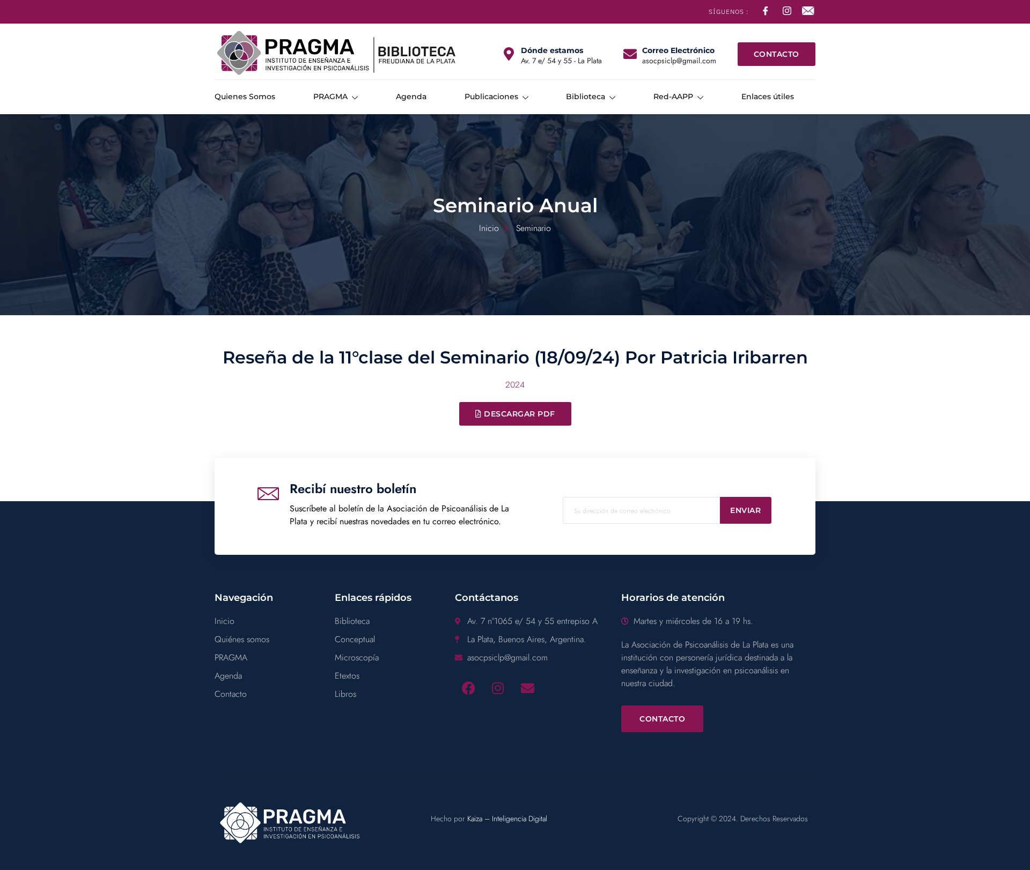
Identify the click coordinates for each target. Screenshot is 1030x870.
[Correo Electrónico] (630, 54)
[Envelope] (527, 688)
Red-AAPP (673, 96)
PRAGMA (330, 96)
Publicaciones (491, 96)
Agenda (411, 96)
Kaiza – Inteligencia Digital (507, 818)
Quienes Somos (245, 96)
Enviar (745, 510)
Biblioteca (585, 96)
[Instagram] (497, 688)
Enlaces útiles (767, 96)
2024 (515, 384)
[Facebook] (468, 688)
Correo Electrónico (678, 50)
